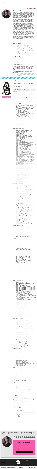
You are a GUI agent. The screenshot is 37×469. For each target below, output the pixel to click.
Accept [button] (35, 467)
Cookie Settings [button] (31, 467)
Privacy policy (28, 449)
